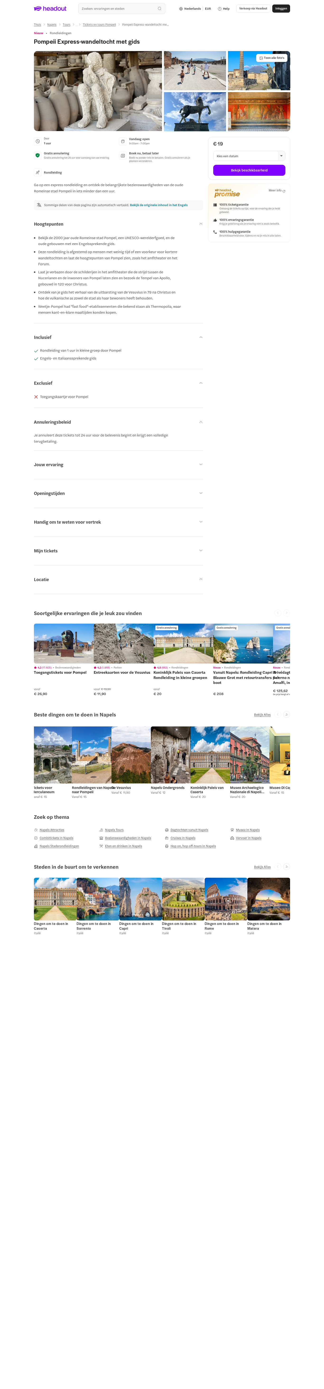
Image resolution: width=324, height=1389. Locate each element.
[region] (67, 644)
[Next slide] (286, 714)
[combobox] (122, 8)
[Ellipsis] (76, 26)
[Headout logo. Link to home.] (50, 8)
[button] (98, 91)
